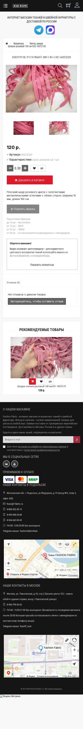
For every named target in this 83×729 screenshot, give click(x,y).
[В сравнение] (42, 168)
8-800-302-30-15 (14, 509)
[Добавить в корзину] (70, 381)
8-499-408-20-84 (14, 514)
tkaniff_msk (25, 626)
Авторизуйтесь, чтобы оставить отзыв (36, 301)
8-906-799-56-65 (14, 604)
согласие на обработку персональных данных (42, 446)
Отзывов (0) (13, 282)
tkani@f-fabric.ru (15, 503)
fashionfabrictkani (29, 531)
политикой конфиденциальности (42, 450)
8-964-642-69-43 (14, 520)
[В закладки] (34, 168)
